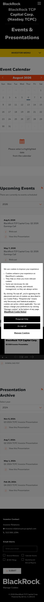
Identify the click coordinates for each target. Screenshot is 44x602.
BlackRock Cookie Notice (15, 312)
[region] (22, 301)
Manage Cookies (22, 333)
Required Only (22, 319)
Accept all (22, 326)
